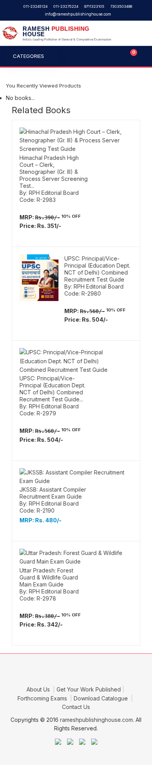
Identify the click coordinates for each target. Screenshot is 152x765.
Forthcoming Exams (43, 698)
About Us (39, 689)
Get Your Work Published (89, 689)
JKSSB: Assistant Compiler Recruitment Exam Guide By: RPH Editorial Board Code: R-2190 (52, 500)
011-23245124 (35, 6)
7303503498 (121, 6)
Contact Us (76, 707)
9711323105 (94, 6)
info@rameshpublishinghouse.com (78, 14)
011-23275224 (65, 6)
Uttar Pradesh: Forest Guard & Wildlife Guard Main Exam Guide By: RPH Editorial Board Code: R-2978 (49, 584)
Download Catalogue (101, 698)
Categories (28, 56)
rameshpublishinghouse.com (96, 719)
